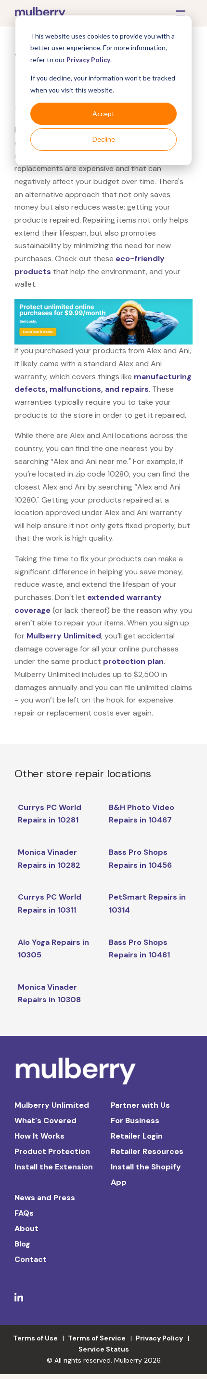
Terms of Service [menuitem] (97, 1338)
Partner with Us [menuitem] (140, 1105)
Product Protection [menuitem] (52, 1151)
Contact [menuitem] (30, 1259)
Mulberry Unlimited (63, 636)
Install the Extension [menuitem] (53, 1167)
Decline (103, 139)
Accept (103, 113)
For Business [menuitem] (135, 1120)
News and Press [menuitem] (44, 1198)
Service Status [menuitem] (103, 1349)
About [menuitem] (26, 1228)
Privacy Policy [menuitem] (159, 1338)
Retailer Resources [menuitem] (147, 1151)
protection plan (133, 661)
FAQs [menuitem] (24, 1213)
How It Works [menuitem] (39, 1136)
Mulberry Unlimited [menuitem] (51, 1105)
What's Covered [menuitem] (45, 1120)
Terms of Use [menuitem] (35, 1338)
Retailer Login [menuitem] (137, 1136)
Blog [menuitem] (22, 1244)
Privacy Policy (88, 59)
